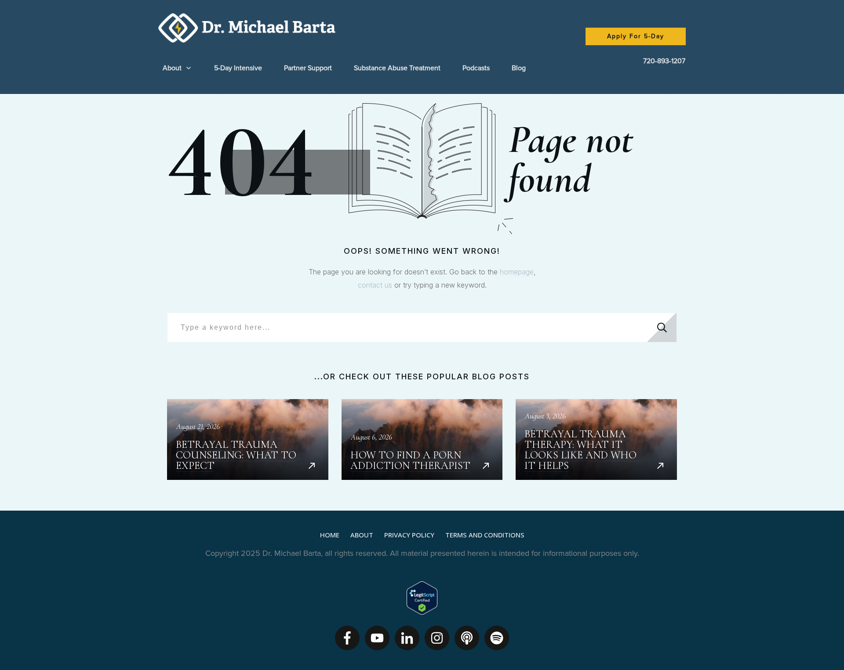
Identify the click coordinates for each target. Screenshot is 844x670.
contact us (375, 285)
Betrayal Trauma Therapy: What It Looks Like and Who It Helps (596, 439)
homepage (517, 271)
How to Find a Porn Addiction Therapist (422, 439)
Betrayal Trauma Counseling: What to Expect (247, 439)
